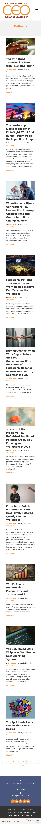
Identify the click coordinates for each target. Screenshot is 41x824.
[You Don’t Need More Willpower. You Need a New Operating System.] (20, 636)
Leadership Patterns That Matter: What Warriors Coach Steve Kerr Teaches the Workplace (20, 287)
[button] (13, 801)
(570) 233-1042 (20, 789)
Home (9, 809)
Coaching (30, 809)
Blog (10, 815)
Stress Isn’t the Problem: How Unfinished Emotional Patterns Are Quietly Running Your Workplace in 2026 (20, 438)
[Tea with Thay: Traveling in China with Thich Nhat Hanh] (20, 46)
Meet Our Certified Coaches (13, 812)
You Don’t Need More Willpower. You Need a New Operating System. (20, 654)
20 (17, 766)
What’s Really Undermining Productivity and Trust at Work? (17, 589)
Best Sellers (27, 812)
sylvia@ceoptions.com (20, 796)
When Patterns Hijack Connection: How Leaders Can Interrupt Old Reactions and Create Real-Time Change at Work (20, 212)
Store (35, 812)
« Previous (7, 762)
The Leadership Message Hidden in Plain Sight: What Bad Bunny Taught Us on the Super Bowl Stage (20, 132)
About (15, 809)
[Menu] (37, 10)
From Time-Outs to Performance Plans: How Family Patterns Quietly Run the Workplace (19, 513)
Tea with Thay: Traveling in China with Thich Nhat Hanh (20, 62)
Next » (22, 766)
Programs (22, 809)
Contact (17, 815)
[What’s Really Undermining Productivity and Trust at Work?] (20, 572)
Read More (10, 92)
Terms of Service (27, 815)
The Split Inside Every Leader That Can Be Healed (19, 725)
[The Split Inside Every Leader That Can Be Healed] (20, 707)
